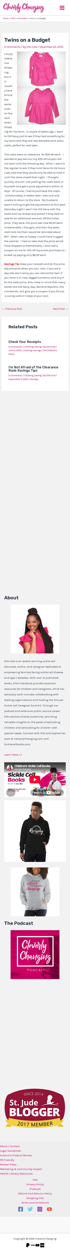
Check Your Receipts (24, 342)
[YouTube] (49, 1209)
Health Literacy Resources (16, 1173)
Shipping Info (35, 1198)
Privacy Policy (35, 1184)
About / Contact (10, 1146)
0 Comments (12, 46)
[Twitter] (30, 1209)
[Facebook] (20, 1209)
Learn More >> (13, 754)
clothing (27, 350)
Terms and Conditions (35, 1202)
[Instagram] (39, 1209)
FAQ (35, 1179)
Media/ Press (8, 1164)
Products (35, 1188)
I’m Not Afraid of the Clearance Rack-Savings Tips (33, 368)
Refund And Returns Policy (35, 1193)
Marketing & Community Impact (21, 1169)
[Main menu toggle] (62, 7)
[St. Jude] (35, 1107)
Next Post (60, 308)
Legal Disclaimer (10, 1150)
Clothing (28, 346)
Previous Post (12, 308)
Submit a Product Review (16, 1155)
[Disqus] (35, 436)
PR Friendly (7, 1159)
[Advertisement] (28, 1033)
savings (37, 350)
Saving (37, 346)
